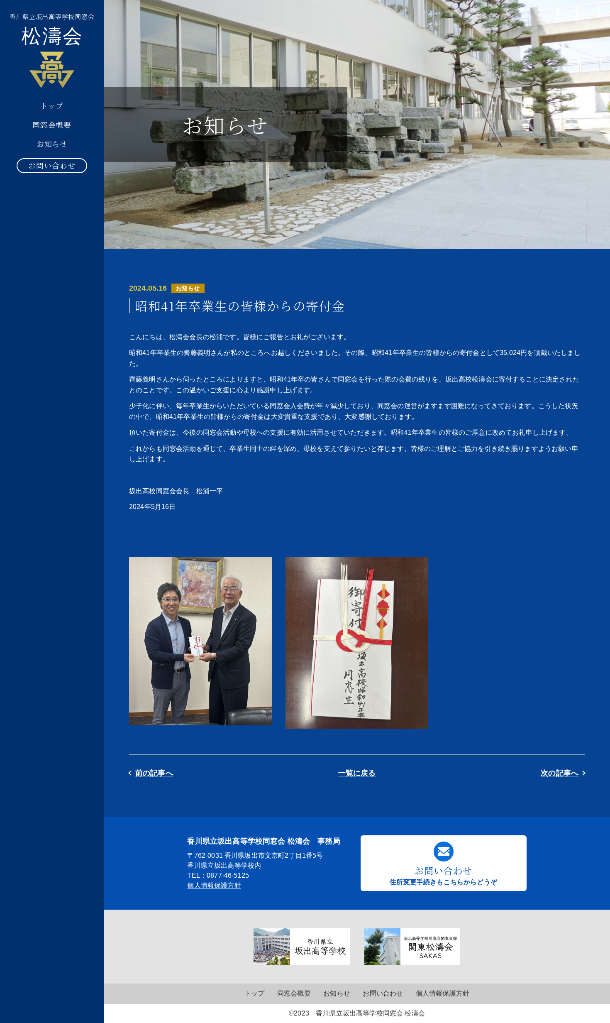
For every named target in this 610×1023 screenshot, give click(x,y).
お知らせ (52, 143)
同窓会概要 (52, 124)
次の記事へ (559, 773)
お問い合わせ (51, 165)
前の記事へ (154, 773)
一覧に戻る (357, 773)
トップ (51, 105)
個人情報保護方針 (214, 885)
